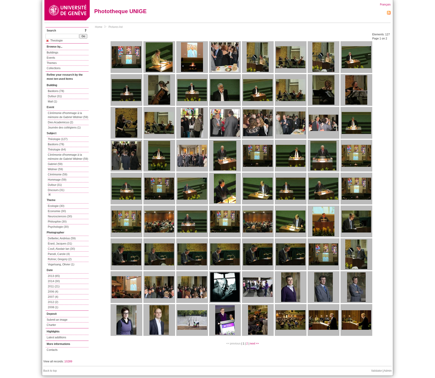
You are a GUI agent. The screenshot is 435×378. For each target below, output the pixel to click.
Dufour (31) (55, 96)
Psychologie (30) (58, 226)
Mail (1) (52, 101)
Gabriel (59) (55, 164)
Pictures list (116, 27)
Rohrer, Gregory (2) (60, 259)
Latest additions (56, 337)
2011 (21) (54, 286)
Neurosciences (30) (60, 216)
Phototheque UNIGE (120, 11)
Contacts (52, 349)
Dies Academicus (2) (60, 122)
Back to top (50, 370)
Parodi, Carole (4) (59, 254)
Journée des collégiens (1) (64, 127)
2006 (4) (53, 291)
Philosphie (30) (57, 221)
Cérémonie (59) (57, 174)
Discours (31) (56, 190)
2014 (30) (54, 281)
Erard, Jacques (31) (60, 243)
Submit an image (57, 319)
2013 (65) (54, 276)
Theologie (56, 40)
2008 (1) (53, 307)
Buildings (52, 52)
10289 (68, 361)
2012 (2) (53, 302)
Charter (51, 325)
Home (98, 27)
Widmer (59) (55, 169)
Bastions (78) (56, 91)
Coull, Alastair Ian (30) (61, 248)
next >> (254, 343)
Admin (388, 370)
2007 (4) (53, 296)
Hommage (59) (57, 179)
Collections (53, 68)
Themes (52, 63)
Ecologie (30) (56, 206)
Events (51, 57)
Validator (376, 370)
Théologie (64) (57, 149)
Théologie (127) (58, 139)
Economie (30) (57, 211)
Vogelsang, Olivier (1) (61, 264)
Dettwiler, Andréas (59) (62, 238)
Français (385, 4)
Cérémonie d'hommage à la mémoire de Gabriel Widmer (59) (68, 115)
